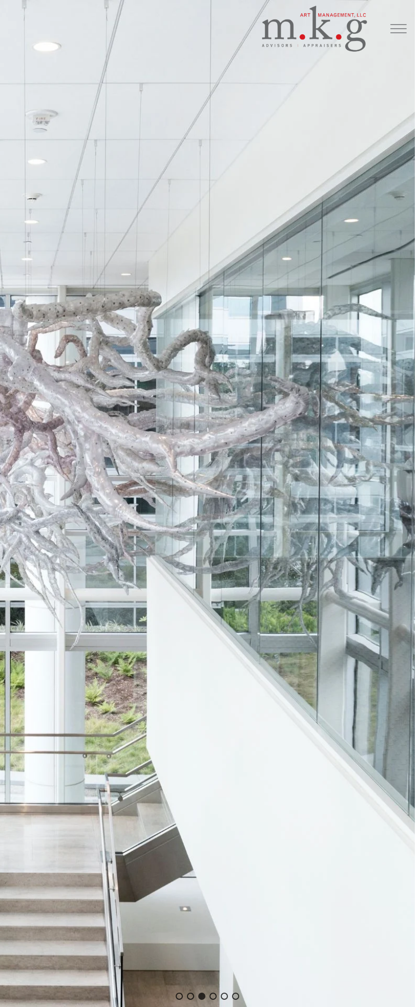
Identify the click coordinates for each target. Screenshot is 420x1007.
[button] (179, 996)
